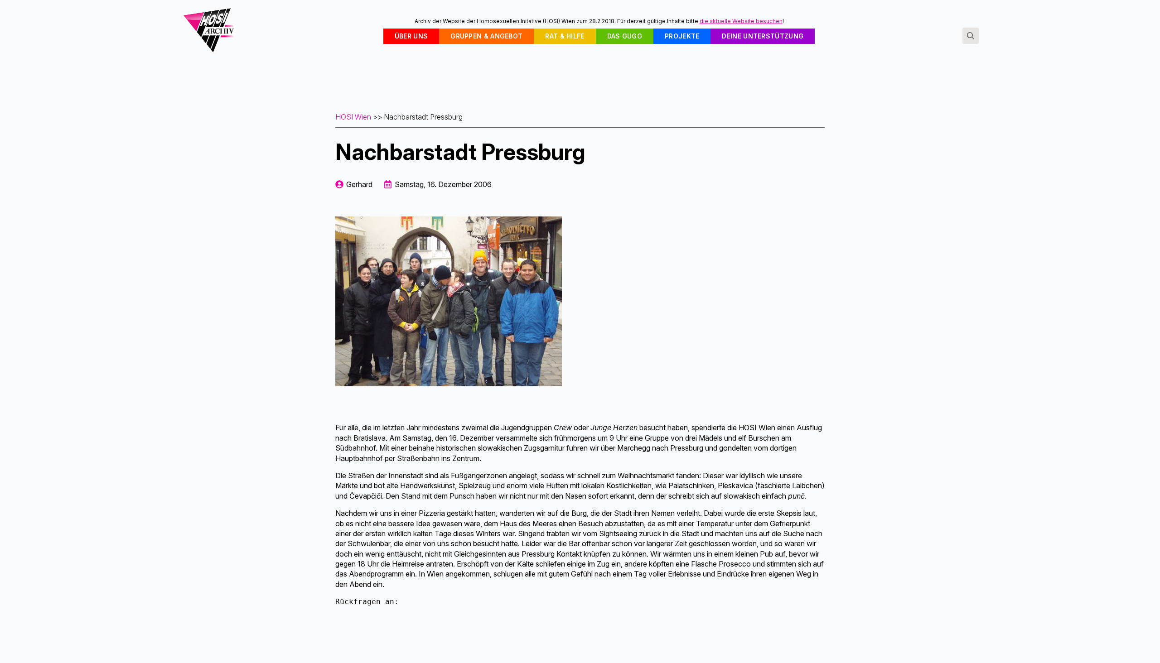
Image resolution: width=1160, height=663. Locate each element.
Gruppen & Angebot (486, 36)
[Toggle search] (970, 36)
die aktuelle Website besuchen (741, 21)
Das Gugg (624, 36)
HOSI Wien (353, 116)
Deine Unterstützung (762, 36)
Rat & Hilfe (564, 36)
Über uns (411, 36)
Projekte (682, 36)
